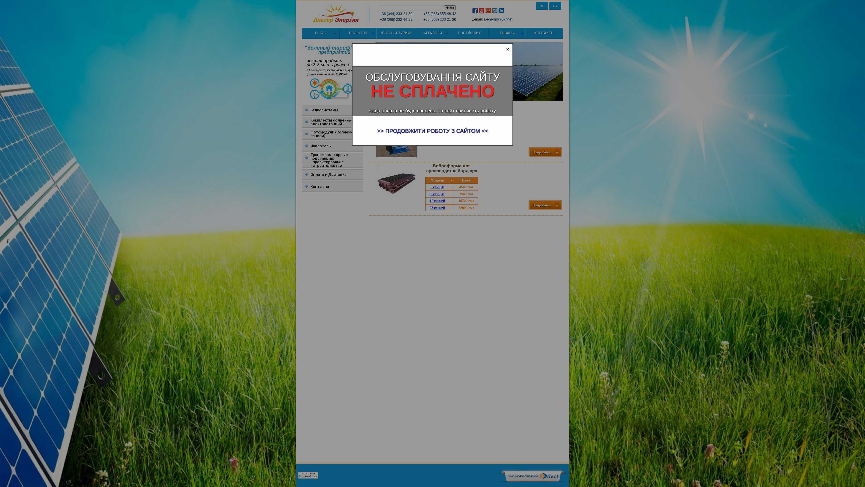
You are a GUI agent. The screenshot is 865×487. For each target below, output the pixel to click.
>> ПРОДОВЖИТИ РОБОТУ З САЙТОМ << (432, 131)
